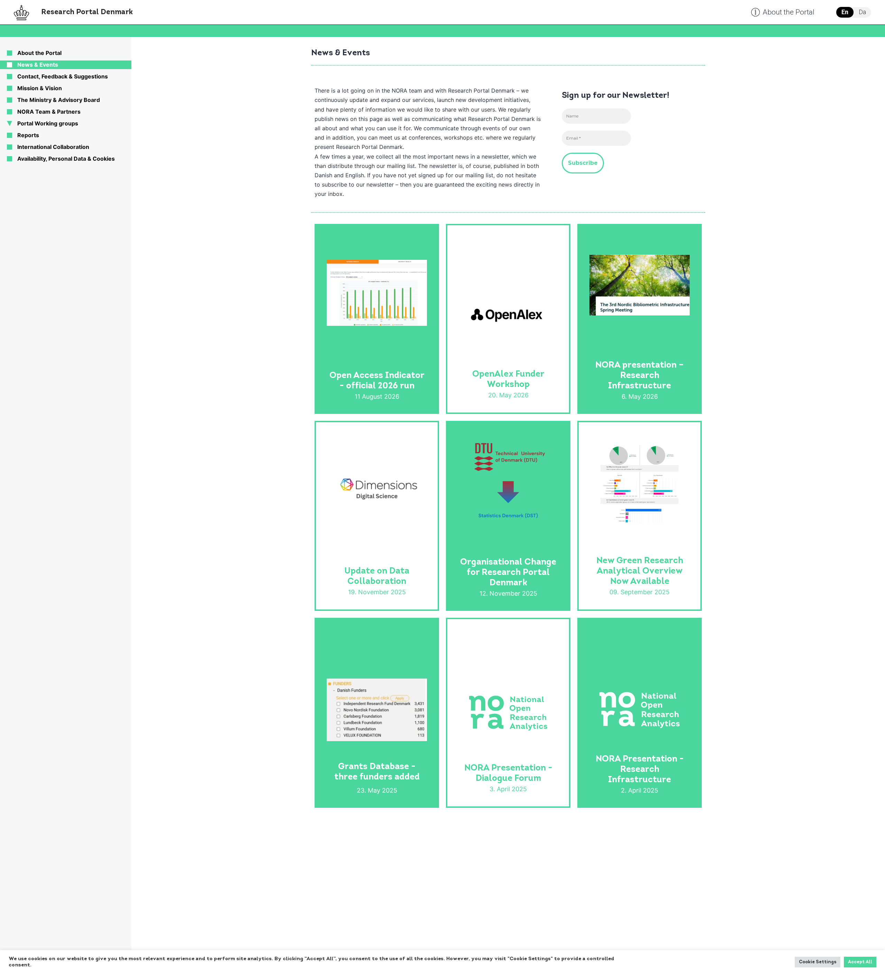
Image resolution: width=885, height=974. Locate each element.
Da (862, 12)
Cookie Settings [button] (817, 962)
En (844, 12)
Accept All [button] (860, 962)
